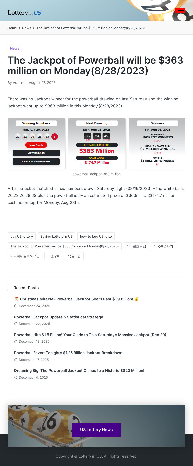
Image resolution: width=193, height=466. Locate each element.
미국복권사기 (163, 246)
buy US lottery (21, 236)
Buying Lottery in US (56, 236)
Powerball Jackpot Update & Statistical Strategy (58, 317)
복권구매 (53, 256)
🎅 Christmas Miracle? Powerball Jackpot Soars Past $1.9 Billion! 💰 (76, 299)
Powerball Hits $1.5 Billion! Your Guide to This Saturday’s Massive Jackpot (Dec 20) (90, 334)
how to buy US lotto (96, 236)
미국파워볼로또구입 (25, 256)
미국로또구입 (136, 246)
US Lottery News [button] (96, 429)
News (15, 48)
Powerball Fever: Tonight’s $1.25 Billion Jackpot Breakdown (68, 352)
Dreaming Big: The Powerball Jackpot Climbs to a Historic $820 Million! (79, 370)
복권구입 (74, 256)
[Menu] (180, 10)
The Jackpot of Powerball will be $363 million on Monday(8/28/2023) (64, 246)
